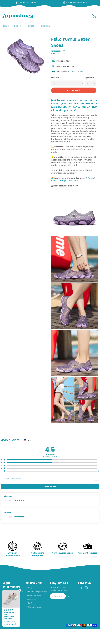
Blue (76, 180)
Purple (91, 178)
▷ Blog (29, 587)
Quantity (89, 78)
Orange (62, 180)
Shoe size (55, 78)
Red (70, 180)
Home (5, 25)
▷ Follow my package (36, 591)
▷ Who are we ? (33, 595)
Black (53, 180)
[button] (58, 51)
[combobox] (96, 478)
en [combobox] (28, 440)
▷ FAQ (29, 603)
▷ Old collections (34, 607)
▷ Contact (31, 599)
